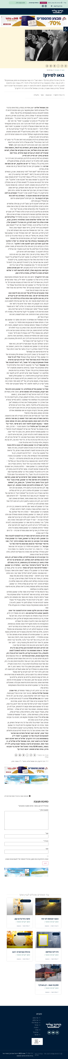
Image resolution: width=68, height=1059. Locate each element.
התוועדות (57, 70)
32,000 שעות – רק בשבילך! (48, 985)
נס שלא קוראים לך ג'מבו (21, 952)
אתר (47, 849)
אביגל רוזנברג (36, 1026)
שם (46, 833)
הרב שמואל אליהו (32, 761)
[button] (65, 29)
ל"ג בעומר (18, 761)
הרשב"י (24, 761)
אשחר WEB (22, 1053)
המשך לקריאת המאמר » (51, 922)
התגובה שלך (43, 810)
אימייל (45, 841)
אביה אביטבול (35, 1031)
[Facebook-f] (46, 6)
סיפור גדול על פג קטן (22, 919)
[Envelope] (43, 6)
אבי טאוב (35, 1018)
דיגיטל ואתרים (14, 1053)
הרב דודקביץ (41, 761)
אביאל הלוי (35, 1022)
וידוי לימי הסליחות (52, 952)
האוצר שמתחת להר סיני (50, 919)
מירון (13, 761)
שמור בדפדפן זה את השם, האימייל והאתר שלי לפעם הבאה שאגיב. (26, 859)
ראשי (63, 70)
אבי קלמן (35, 1020)
